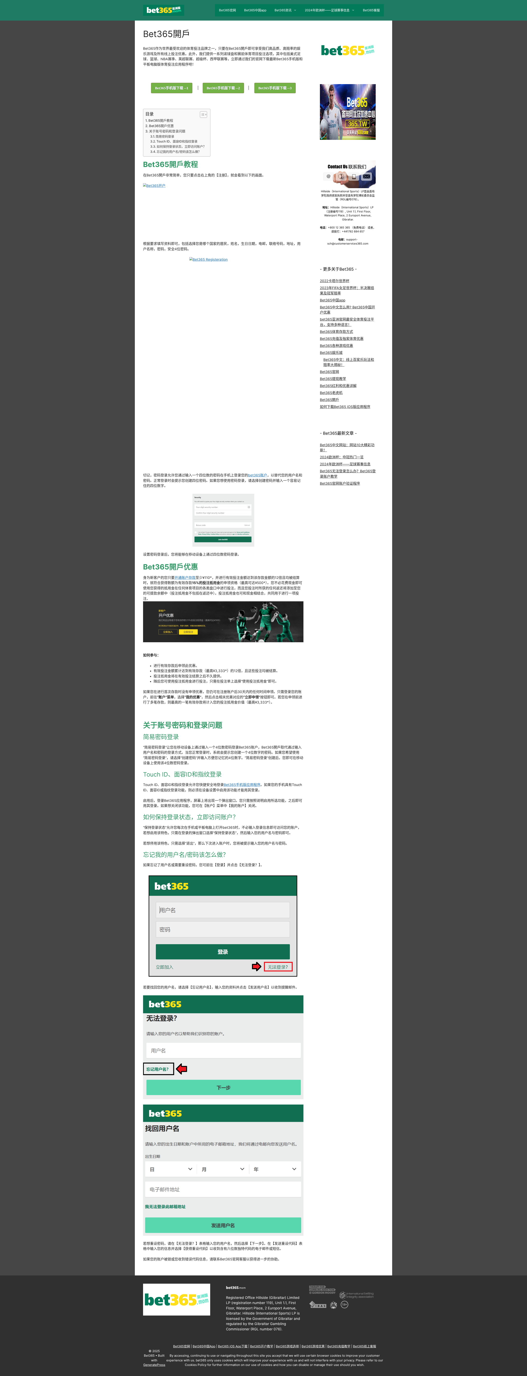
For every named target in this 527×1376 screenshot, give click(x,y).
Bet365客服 (371, 10)
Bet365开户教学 (261, 1346)
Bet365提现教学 (333, 379)
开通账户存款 (185, 578)
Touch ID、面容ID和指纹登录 (176, 141)
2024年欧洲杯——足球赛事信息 (327, 10)
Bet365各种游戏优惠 (336, 346)
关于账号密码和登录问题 (167, 131)
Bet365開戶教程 (160, 120)
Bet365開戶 (329, 400)
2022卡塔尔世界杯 (334, 281)
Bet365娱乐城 (331, 353)
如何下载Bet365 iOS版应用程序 (345, 407)
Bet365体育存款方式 (336, 332)
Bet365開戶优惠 (161, 126)
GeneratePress (154, 1365)
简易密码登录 (165, 136)
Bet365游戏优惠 (313, 1346)
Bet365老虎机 (331, 393)
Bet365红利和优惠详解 (338, 386)
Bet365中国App (204, 1346)
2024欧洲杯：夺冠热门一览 (342, 457)
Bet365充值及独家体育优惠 (342, 339)
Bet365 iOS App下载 (232, 1346)
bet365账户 (257, 475)
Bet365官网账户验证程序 (340, 483)
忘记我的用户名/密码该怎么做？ (179, 152)
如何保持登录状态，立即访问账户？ (181, 146)
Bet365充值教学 (338, 1346)
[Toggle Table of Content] (201, 114)
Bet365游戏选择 (287, 1346)
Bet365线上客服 (364, 1346)
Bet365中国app (255, 10)
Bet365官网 (227, 10)
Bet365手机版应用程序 (242, 785)
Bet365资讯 (283, 10)
